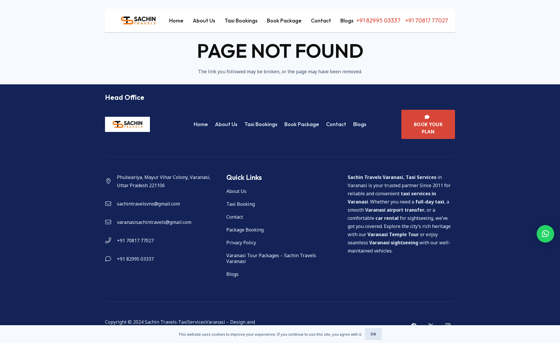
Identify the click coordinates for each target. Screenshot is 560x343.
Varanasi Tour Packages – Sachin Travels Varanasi (271, 258)
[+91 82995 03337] (111, 259)
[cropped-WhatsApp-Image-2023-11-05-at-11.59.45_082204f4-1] (138, 20)
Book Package (301, 124)
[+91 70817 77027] (111, 240)
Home (201, 124)
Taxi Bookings (260, 124)
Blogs (359, 124)
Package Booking (245, 230)
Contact (336, 124)
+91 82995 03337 (135, 259)
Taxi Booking (240, 204)
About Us (226, 124)
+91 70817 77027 (135, 240)
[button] (545, 234)
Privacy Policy (241, 242)
